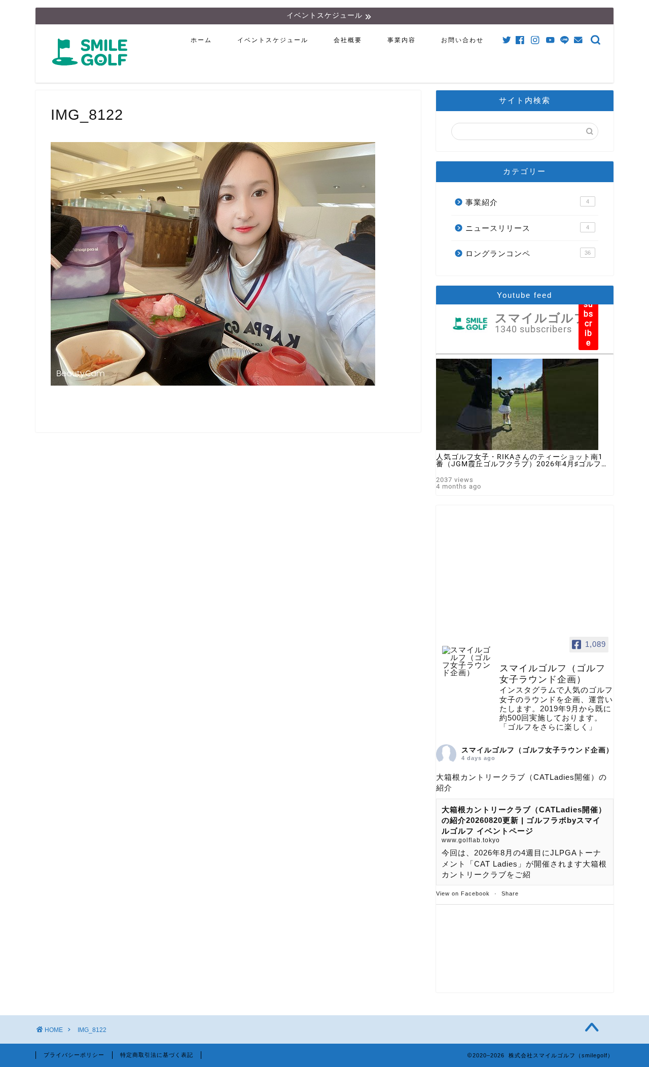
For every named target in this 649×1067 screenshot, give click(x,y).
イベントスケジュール (272, 40)
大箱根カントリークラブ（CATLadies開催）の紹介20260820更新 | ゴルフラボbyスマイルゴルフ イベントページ (524, 820)
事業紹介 (527, 202)
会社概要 (348, 40)
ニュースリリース (527, 228)
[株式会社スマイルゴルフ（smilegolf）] (92, 71)
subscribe (588, 323)
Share (510, 893)
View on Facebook (463, 893)
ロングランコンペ (528, 253)
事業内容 (401, 40)
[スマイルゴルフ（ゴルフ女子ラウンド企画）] (466, 661)
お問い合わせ (462, 40)
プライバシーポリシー (74, 1055)
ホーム (201, 40)
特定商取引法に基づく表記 (156, 1055)
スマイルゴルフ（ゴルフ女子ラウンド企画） (537, 750)
